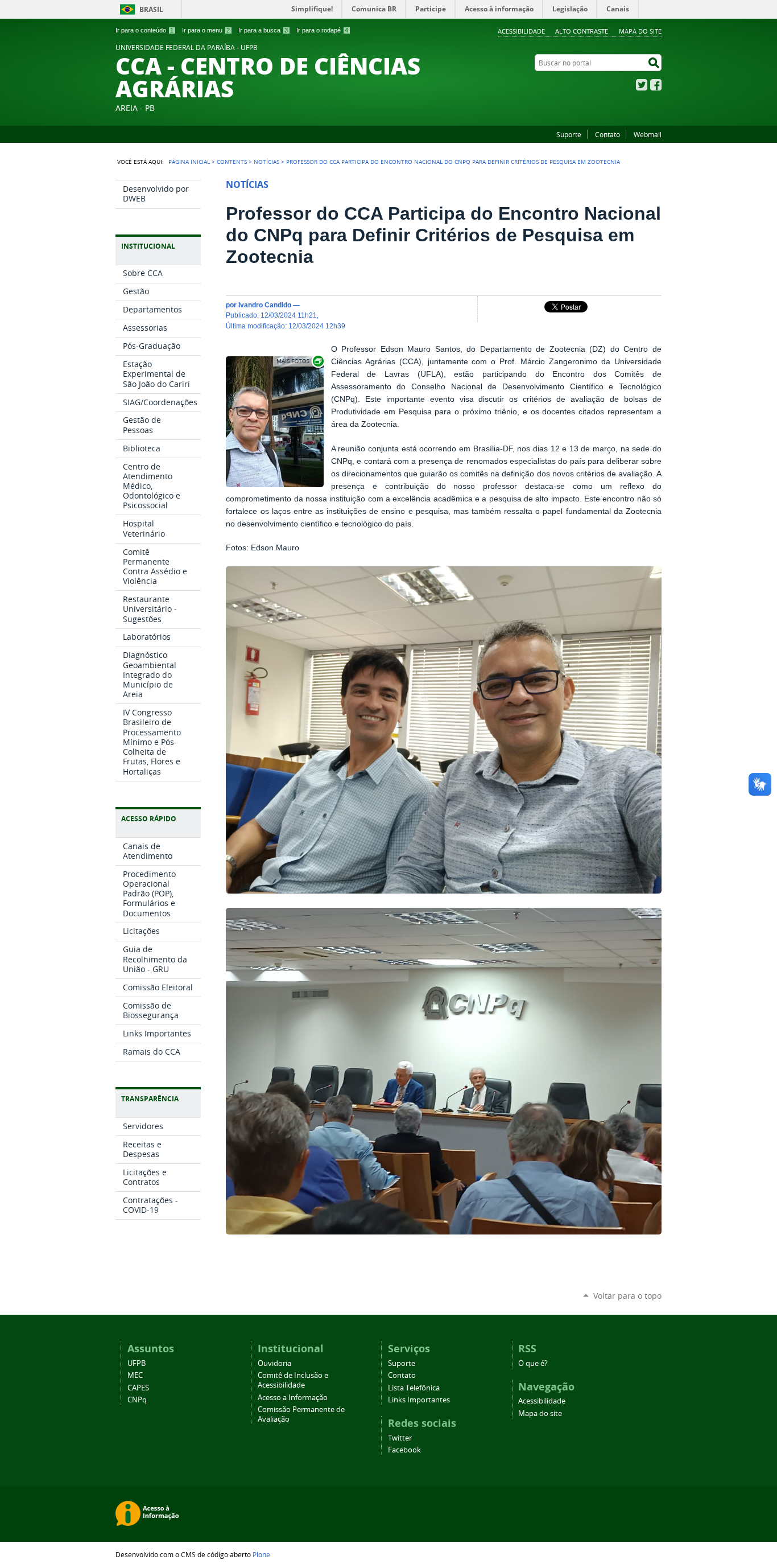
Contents (232, 162)
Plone (261, 1554)
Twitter (641, 84)
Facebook (656, 84)
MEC (135, 1375)
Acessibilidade (521, 31)
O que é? (533, 1363)
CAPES (138, 1388)
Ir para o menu (206, 30)
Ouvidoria (274, 1363)
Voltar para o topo (627, 1295)
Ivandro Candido (264, 304)
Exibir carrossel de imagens (299, 361)
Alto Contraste (581, 31)
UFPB (136, 1363)
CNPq (137, 1400)
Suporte (568, 134)
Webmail (648, 134)
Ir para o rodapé (322, 30)
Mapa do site (640, 31)
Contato (607, 134)
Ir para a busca (263, 30)
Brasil (151, 9)
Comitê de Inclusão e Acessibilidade (293, 1380)
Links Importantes (419, 1400)
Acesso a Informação (293, 1397)
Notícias (266, 162)
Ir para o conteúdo (144, 30)
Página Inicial (189, 162)
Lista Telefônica (414, 1388)
